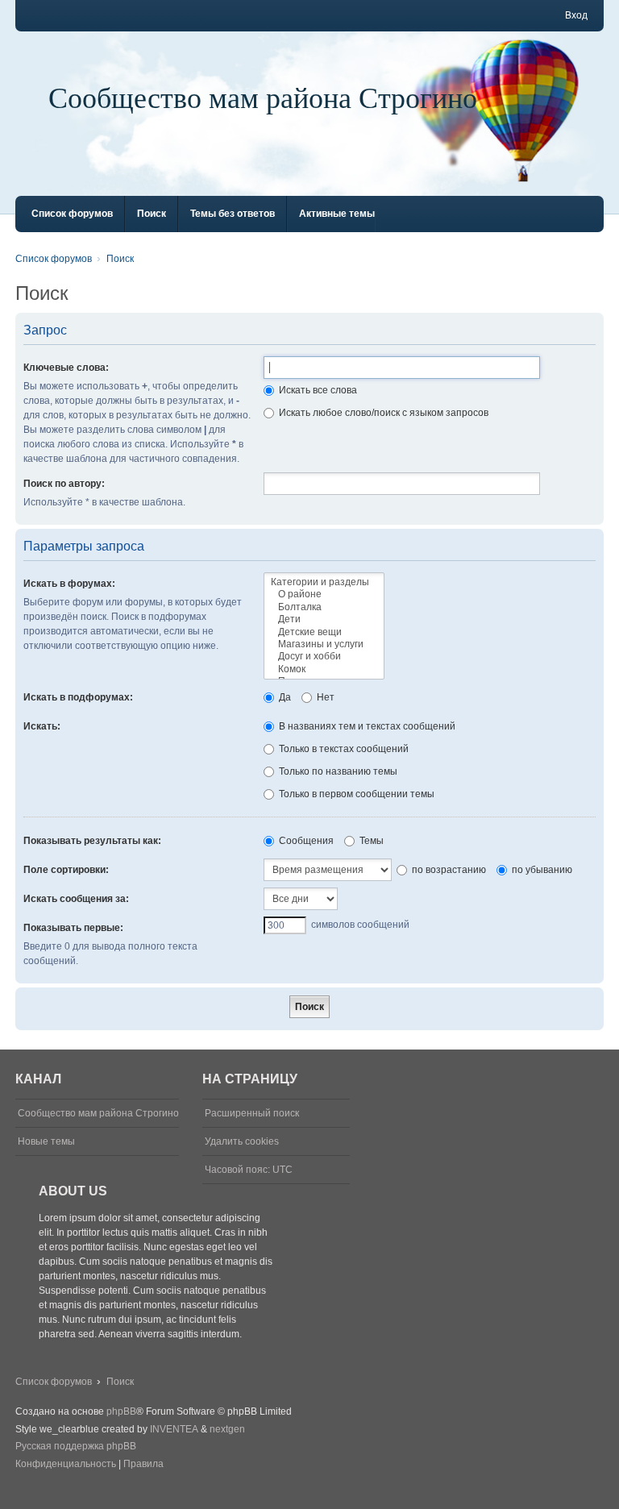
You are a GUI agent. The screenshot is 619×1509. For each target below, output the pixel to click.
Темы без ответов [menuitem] (232, 213)
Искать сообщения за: (76, 898)
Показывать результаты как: (92, 840)
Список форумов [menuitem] (72, 213)
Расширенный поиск (252, 1113)
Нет (324, 697)
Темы (370, 840)
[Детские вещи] (324, 632)
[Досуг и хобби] (324, 657)
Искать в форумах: (69, 583)
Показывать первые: (73, 927)
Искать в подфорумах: (78, 697)
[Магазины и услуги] (324, 644)
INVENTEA (174, 1429)
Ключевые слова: (66, 367)
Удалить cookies (242, 1141)
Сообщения (305, 840)
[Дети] (324, 619)
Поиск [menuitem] (151, 213)
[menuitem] (65, 1465)
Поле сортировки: (66, 869)
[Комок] (324, 669)
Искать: (41, 726)
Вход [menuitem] (576, 15)
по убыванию (540, 869)
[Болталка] (324, 607)
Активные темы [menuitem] (337, 213)
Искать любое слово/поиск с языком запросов (382, 412)
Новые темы (46, 1141)
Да (283, 697)
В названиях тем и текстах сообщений (365, 726)
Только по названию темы (336, 771)
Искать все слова (316, 390)
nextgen (227, 1429)
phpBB (121, 1411)
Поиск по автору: (64, 483)
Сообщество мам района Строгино (262, 96)
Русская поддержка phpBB (75, 1446)
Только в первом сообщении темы (355, 794)
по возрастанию (447, 869)
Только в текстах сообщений (342, 748)
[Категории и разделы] (324, 582)
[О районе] (324, 594)
